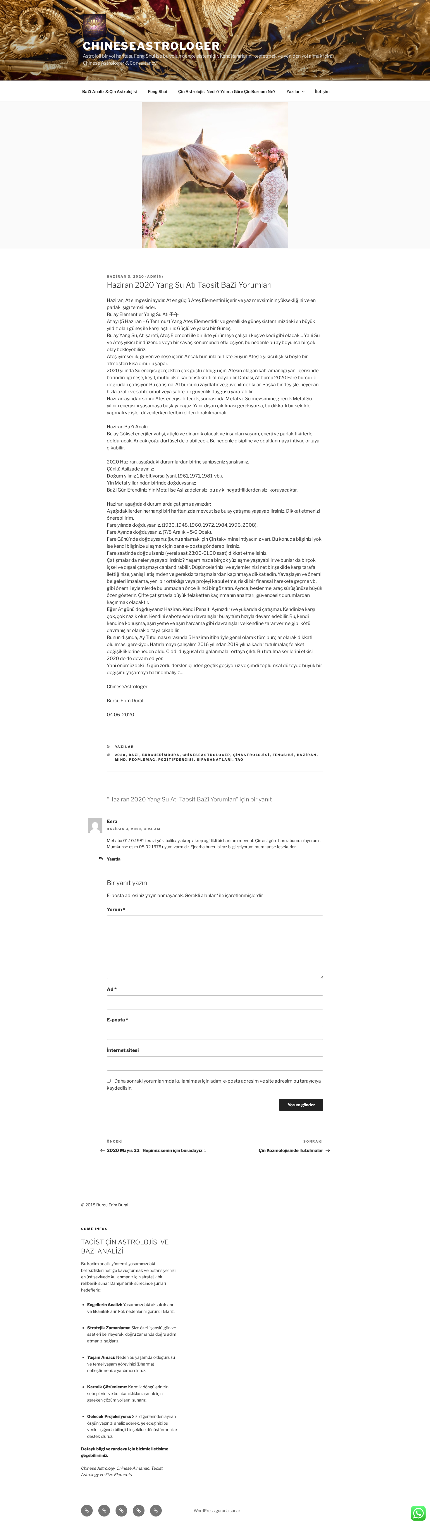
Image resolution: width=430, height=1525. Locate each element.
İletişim (322, 91)
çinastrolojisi (251, 755)
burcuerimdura (161, 755)
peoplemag (142, 760)
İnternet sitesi (123, 1050)
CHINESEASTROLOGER (151, 46)
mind (120, 760)
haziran (307, 755)
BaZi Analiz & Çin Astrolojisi (109, 91)
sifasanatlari (215, 760)
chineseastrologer (207, 755)
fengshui (283, 755)
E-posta (117, 1020)
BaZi (134, 755)
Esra (112, 821)
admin (154, 276)
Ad (112, 989)
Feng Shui (157, 91)
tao (239, 760)
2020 (120, 755)
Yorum (116, 909)
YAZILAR (124, 747)
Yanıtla (114, 858)
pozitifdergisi (176, 760)
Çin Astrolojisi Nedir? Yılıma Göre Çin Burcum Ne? (226, 91)
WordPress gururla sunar (217, 1510)
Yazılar (293, 91)
